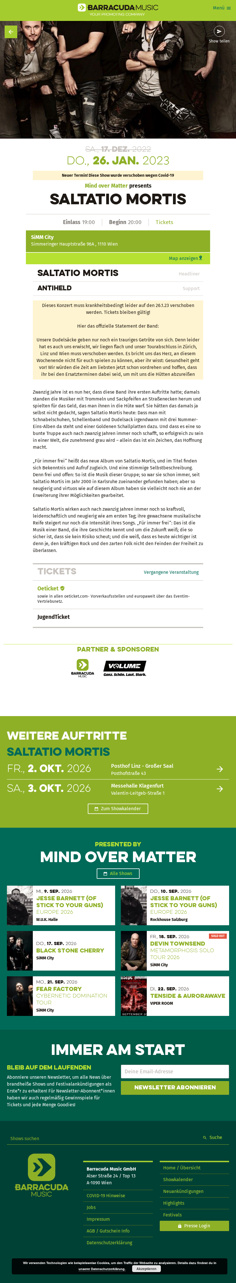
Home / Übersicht (182, 1168)
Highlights (173, 1203)
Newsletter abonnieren (175, 1088)
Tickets (164, 222)
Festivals (172, 1215)
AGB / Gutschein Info (108, 1231)
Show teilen (219, 41)
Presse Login (197, 1225)
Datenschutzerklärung (109, 1242)
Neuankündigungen (183, 1191)
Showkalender (178, 1179)
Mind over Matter (106, 185)
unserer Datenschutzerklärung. (102, 1269)
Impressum (98, 1219)
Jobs (91, 1207)
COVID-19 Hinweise (106, 1195)
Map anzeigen (183, 258)
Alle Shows (121, 873)
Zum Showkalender (121, 808)
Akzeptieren (146, 1268)
